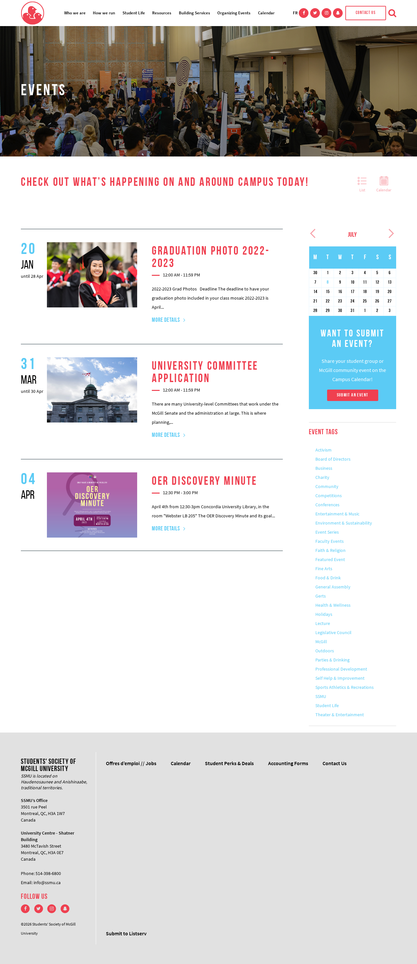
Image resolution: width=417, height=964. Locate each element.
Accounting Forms (288, 763)
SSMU (320, 696)
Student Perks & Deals (229, 763)
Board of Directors (333, 459)
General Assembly (333, 587)
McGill (321, 642)
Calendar (266, 13)
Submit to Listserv (126, 933)
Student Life (133, 13)
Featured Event (330, 559)
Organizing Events (234, 13)
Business (323, 468)
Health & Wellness (333, 605)
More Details (166, 320)
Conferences (327, 505)
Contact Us (366, 13)
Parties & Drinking (332, 660)
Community (326, 486)
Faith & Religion (330, 550)
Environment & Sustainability (343, 523)
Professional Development (341, 669)
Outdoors (324, 651)
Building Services (194, 13)
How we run (104, 13)
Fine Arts (323, 568)
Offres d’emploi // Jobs (131, 763)
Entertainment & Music (337, 514)
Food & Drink (328, 578)
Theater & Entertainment (339, 715)
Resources (161, 13)
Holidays (323, 614)
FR (295, 13)
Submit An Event (352, 395)
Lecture (322, 623)
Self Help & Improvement (340, 678)
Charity (322, 477)
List (362, 189)
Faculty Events (329, 541)
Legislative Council (333, 632)
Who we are (75, 13)
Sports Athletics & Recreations (344, 687)
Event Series (327, 532)
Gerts (320, 596)
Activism (323, 450)
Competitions (328, 495)
